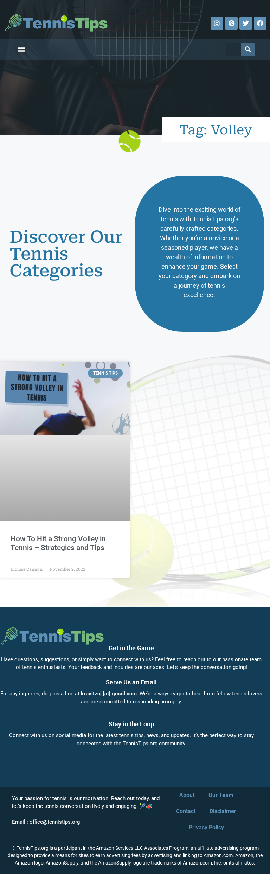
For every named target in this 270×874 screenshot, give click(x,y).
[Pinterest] (231, 23)
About (186, 795)
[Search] (248, 49)
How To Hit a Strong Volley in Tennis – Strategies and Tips (58, 543)
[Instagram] (217, 23)
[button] (21, 49)
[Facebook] (260, 23)
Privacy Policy (206, 827)
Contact (185, 811)
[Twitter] (245, 23)
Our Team (220, 795)
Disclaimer (223, 811)
